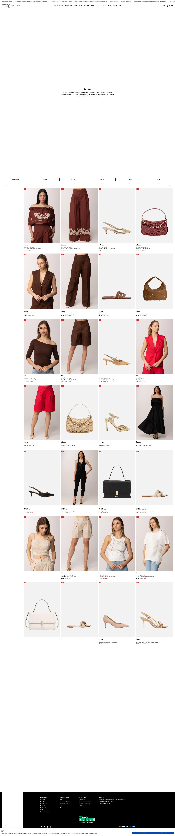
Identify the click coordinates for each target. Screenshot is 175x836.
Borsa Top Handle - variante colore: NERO (25, 638)
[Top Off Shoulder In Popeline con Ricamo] (42, 215)
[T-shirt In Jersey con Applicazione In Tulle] (154, 543)
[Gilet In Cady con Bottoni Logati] (79, 477)
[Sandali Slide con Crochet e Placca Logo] (154, 477)
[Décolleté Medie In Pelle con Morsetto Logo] (117, 609)
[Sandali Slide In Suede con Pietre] (79, 609)
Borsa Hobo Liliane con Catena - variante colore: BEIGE (136, 244)
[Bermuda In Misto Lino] (42, 412)
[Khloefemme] (6, 6)
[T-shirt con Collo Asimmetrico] (42, 346)
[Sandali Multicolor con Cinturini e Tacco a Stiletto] (154, 609)
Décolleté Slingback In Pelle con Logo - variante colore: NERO (100, 244)
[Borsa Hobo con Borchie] (154, 281)
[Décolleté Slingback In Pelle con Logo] (117, 215)
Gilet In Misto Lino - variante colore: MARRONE (137, 375)
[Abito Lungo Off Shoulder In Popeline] (154, 412)
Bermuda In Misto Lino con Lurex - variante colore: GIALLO (61, 572)
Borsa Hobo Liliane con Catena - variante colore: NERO (137, 244)
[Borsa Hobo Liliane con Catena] (154, 215)
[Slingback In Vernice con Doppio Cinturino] (117, 346)
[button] (3, 830)
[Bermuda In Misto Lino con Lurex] (79, 543)
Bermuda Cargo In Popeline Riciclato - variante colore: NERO (61, 375)
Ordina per (25, 185)
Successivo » (102, 648)
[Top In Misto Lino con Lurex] (42, 543)
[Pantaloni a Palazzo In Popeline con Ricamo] (79, 215)
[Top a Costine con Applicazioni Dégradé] (117, 543)
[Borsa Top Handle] (117, 477)
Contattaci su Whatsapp (7, 1)
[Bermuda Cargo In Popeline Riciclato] (79, 346)
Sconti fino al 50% (54, 1)
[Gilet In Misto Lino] (42, 281)
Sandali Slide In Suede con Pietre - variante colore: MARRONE (62, 638)
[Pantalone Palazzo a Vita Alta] (79, 281)
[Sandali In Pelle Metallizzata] (117, 412)
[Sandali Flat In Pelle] (117, 281)
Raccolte (3, 185)
